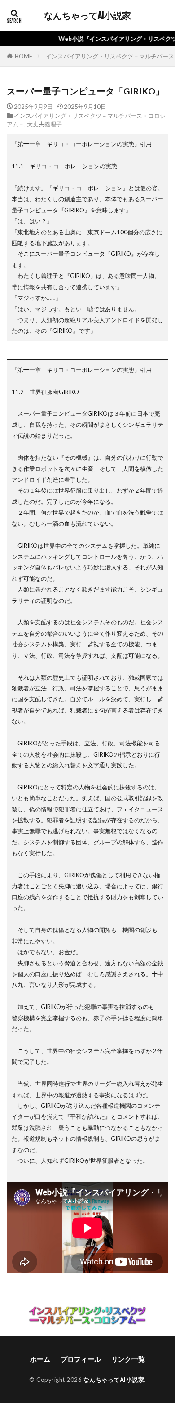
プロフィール (81, 1359)
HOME (23, 56)
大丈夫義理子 (44, 124)
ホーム (40, 1359)
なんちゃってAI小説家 (87, 15)
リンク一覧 (128, 1359)
